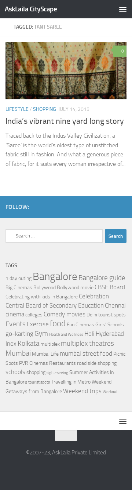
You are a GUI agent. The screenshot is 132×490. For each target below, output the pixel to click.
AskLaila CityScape (31, 9)
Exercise (38, 324)
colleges (34, 315)
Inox (11, 343)
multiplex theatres (87, 344)
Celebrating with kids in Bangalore (42, 297)
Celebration (94, 296)
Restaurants (62, 363)
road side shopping (97, 363)
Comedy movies (64, 314)
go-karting (19, 333)
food (58, 324)
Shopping (44, 109)
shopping (35, 372)
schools (15, 372)
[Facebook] (110, 206)
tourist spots (39, 382)
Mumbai (18, 353)
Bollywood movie (75, 287)
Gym (41, 334)
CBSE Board (110, 287)
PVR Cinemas (33, 363)
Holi (89, 333)
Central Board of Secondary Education (55, 305)
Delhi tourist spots (106, 315)
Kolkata (28, 344)
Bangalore (55, 276)
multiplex (50, 344)
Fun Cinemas (80, 325)
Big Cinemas (19, 287)
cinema (15, 314)
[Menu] (123, 9)
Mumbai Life (45, 354)
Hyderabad (110, 333)
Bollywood (44, 287)
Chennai (115, 305)
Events (16, 324)
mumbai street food (86, 353)
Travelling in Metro (71, 382)
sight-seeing (57, 372)
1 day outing (19, 278)
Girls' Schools (109, 325)
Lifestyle (17, 109)
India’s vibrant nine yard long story (65, 121)
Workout (110, 391)
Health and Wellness (66, 334)
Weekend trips (82, 391)
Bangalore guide (101, 278)
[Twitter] (122, 206)
